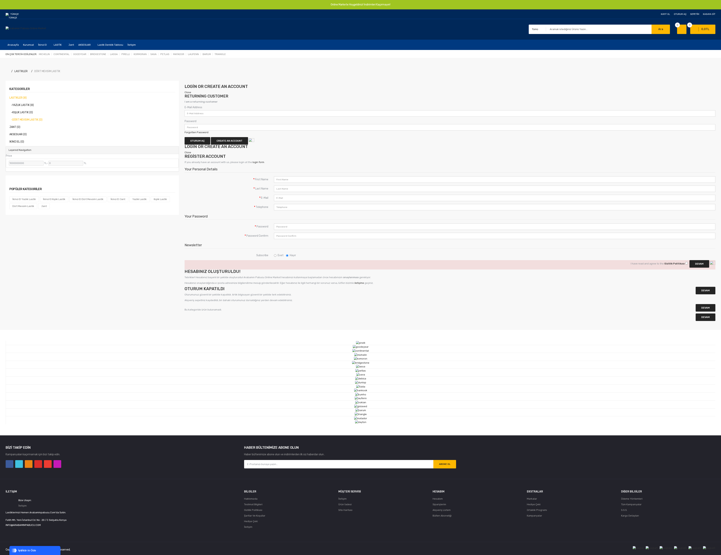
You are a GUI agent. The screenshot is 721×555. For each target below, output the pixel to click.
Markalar (532, 498)
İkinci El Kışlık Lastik (54, 199)
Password (190, 121)
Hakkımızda (250, 498)
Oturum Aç (680, 14)
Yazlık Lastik (139, 199)
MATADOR (178, 54)
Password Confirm (257, 235)
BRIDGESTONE (98, 54)
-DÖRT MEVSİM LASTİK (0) (25, 119)
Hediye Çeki (251, 521)
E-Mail (264, 197)
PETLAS (164, 54)
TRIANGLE (220, 54)
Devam (705, 317)
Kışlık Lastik (160, 199)
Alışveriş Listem (442, 510)
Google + (48, 464)
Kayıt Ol (665, 14)
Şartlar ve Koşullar (254, 515)
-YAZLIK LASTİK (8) (21, 105)
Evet (281, 255)
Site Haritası (345, 510)
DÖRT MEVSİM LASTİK (47, 71)
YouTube (38, 464)
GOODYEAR (79, 54)
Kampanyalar (534, 515)
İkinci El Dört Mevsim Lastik (87, 199)
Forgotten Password (196, 132)
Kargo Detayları (630, 515)
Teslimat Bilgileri (253, 504)
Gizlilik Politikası (253, 510)
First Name (261, 179)
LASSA (114, 54)
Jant (44, 206)
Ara (660, 29)
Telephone (262, 207)
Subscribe (262, 255)
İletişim (22, 505)
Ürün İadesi (345, 504)
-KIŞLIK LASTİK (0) (21, 112)
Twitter (19, 464)
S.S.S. (624, 510)
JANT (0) (14, 127)
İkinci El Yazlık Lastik (24, 199)
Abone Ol (444, 464)
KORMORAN (140, 54)
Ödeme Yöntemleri (632, 498)
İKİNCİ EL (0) (16, 141)
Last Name (261, 188)
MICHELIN (44, 54)
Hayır (293, 255)
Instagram (57, 464)
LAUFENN (193, 54)
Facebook (9, 464)
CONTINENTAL (61, 54)
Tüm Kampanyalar (631, 504)
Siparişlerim (439, 504)
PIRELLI (125, 54)
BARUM (207, 54)
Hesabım (438, 498)
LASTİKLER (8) (18, 97)
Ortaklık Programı (537, 510)
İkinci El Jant (118, 199)
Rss (28, 464)
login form (258, 162)
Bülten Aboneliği (442, 515)
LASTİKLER (21, 71)
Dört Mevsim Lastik (23, 206)
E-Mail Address (193, 107)
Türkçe (14, 14)
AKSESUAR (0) (18, 134)
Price (9, 155)
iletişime (359, 283)
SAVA (153, 54)
